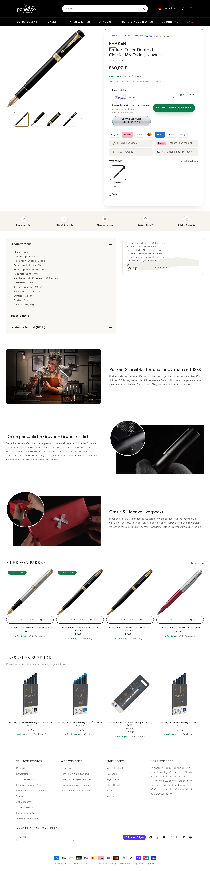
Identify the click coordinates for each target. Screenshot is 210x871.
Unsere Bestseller (115, 768)
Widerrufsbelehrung (128, 864)
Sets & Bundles (114, 785)
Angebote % (112, 780)
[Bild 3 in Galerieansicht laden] (53, 119)
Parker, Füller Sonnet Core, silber (30, 627)
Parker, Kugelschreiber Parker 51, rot (180, 627)
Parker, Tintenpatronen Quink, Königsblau (80, 722)
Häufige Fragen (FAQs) (29, 785)
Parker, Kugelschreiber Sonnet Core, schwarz (80, 628)
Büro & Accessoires (137, 22)
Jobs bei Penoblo (26, 780)
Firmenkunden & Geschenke (31, 791)
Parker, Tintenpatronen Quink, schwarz (30, 722)
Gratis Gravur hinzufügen (131, 121)
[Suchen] (144, 8)
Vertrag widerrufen (27, 819)
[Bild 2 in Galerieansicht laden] (37, 119)
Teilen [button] (115, 194)
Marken (53, 22)
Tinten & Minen (78, 22)
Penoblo (67, 864)
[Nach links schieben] (9, 119)
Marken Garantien (26, 813)
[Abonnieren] (70, 837)
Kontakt (20, 768)
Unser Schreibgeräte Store (76, 780)
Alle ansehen (197, 563)
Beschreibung (19, 316)
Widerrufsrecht (24, 808)
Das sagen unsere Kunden (75, 785)
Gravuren (106, 22)
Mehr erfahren (162, 36)
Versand (126, 82)
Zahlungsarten (24, 802)
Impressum (79, 864)
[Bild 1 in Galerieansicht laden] (21, 119)
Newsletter (22, 774)
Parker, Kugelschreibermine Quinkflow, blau (130, 723)
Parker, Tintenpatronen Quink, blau (179, 722)
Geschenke (170, 22)
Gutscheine (112, 796)
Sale (190, 22)
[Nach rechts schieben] (82, 119)
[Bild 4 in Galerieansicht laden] (70, 119)
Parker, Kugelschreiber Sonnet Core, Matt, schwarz (130, 628)
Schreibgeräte (28, 22)
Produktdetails (20, 244)
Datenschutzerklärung (105, 864)
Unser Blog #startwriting (75, 774)
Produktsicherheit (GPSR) (27, 327)
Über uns (66, 768)
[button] (190, 8)
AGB (90, 864)
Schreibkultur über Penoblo (76, 791)
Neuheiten (111, 774)
